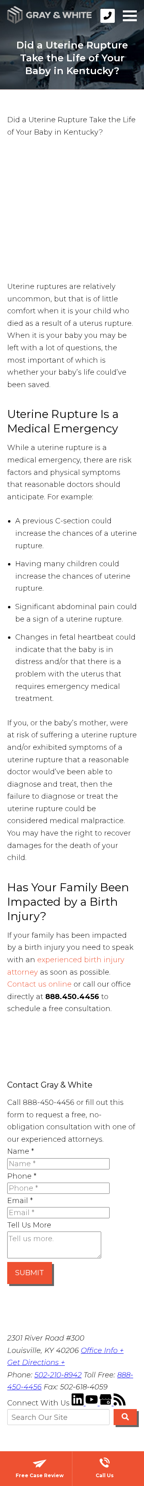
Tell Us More (29, 1225)
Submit (29, 1272)
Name (20, 1151)
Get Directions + (36, 1362)
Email (20, 1200)
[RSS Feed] (120, 1403)
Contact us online (39, 984)
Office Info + (102, 1350)
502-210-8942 (58, 1375)
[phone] (107, 16)
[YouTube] (93, 1403)
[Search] (125, 1417)
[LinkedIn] (79, 1403)
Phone (21, 1176)
